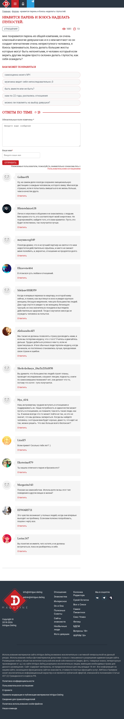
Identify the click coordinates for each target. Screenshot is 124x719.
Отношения (10, 29)
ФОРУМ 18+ (79, 635)
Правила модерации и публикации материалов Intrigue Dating (32, 694)
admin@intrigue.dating (34, 597)
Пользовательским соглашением (63, 168)
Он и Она (59, 606)
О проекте (7, 690)
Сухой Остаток (81, 600)
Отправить (10, 163)
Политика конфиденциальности (18, 681)
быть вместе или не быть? (19, 88)
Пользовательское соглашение (17, 685)
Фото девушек (61, 634)
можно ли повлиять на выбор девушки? (27, 102)
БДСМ (76, 626)
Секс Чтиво (79, 617)
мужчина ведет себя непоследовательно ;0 (29, 81)
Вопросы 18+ (80, 631)
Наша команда (9, 708)
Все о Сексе (79, 604)
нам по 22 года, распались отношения (26, 95)
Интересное (60, 601)
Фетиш (77, 621)
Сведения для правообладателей (18, 699)
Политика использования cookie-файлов (22, 704)
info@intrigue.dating (32, 592)
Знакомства (60, 596)
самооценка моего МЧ (17, 74)
